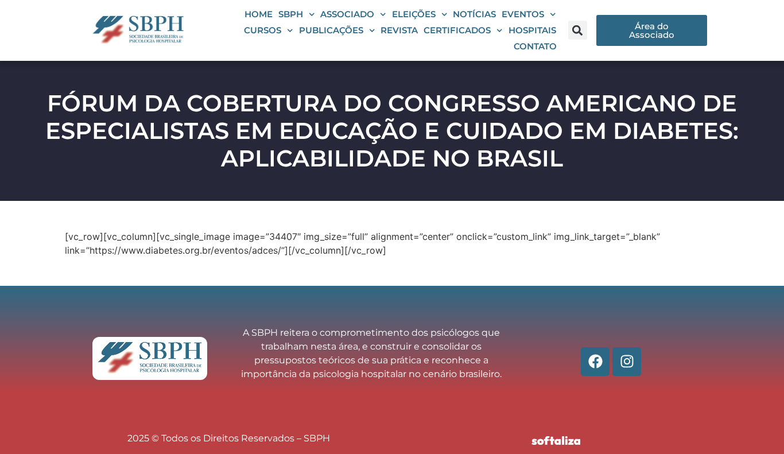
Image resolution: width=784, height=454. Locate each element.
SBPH (290, 14)
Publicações (331, 30)
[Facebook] (595, 361)
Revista (399, 30)
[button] (577, 30)
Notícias (474, 14)
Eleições (414, 14)
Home (258, 14)
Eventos (523, 14)
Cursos (262, 30)
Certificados (457, 30)
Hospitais (532, 30)
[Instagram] (626, 361)
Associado (347, 14)
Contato (535, 46)
